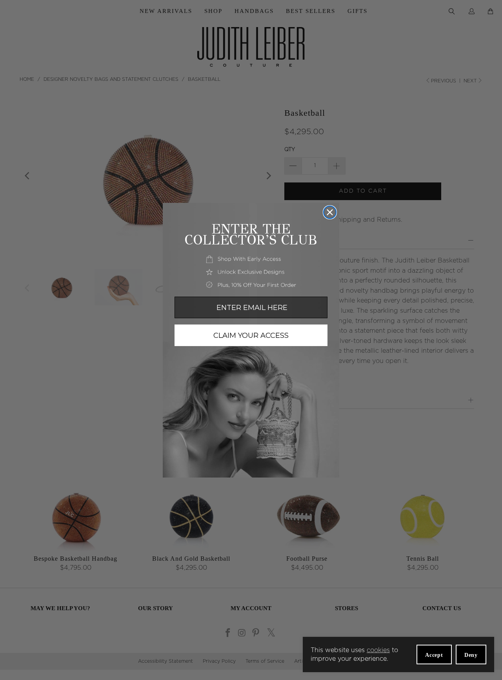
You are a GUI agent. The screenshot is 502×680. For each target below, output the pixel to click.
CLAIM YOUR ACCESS (251, 335)
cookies (378, 650)
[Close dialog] (330, 212)
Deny (471, 655)
